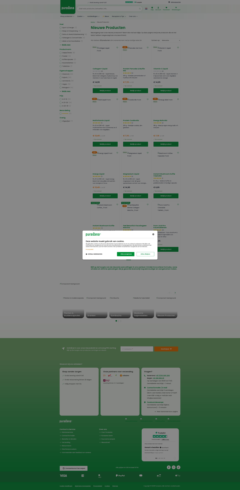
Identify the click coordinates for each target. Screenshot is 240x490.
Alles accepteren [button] (126, 254)
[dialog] (120, 245)
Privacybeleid (89, 249)
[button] (94, 254)
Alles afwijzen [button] (145, 254)
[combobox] (153, 234)
